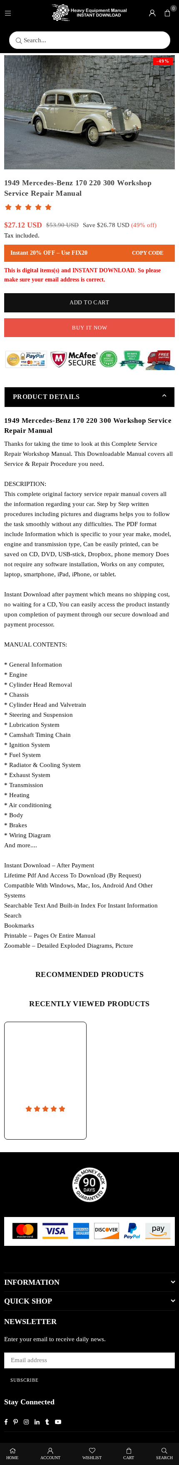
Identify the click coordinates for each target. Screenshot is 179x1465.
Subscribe (24, 1380)
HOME (12, 1457)
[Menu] (7, 12)
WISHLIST (92, 1457)
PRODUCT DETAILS (46, 396)
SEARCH (164, 1457)
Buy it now (89, 328)
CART (128, 1457)
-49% (163, 61)
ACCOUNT (50, 1457)
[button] (167, 12)
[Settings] (152, 12)
